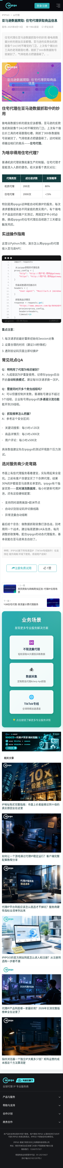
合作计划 (8, 1113)
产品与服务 (9, 1096)
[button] (57, 5)
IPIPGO (5, 15)
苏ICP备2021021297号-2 (31, 1158)
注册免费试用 (23, 568)
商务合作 (8, 1121)
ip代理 (16, 15)
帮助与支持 (9, 1105)
